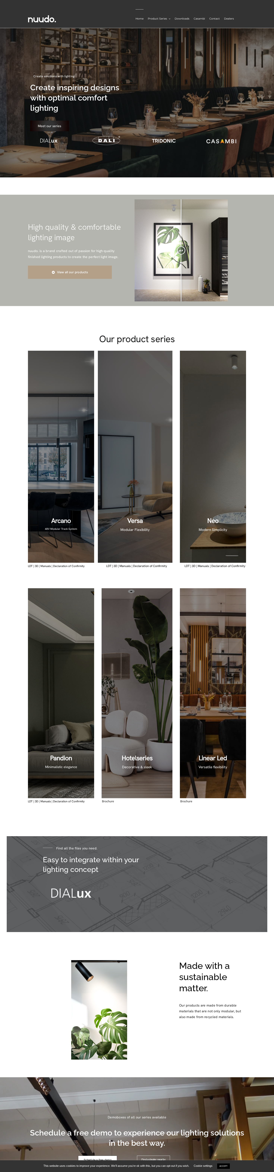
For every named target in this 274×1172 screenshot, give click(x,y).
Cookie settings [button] (203, 1165)
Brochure (108, 801)
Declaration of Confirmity (150, 566)
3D (36, 566)
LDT (30, 566)
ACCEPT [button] (223, 1166)
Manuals (45, 566)
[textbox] (212, 977)
